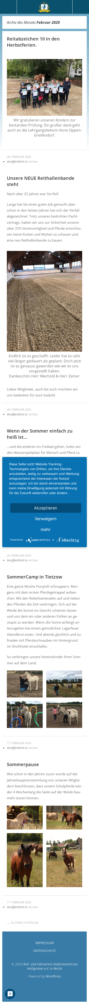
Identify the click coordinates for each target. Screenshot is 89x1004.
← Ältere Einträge (23, 923)
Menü (8, 7)
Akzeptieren (45, 507)
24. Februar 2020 (19, 555)
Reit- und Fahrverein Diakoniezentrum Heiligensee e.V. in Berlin (50, 966)
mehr (46, 529)
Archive (33, 161)
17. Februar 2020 (19, 743)
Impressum (44, 943)
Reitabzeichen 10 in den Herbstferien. (33, 42)
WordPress (53, 976)
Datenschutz (44, 950)
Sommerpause (23, 764)
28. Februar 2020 (19, 157)
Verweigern (46, 518)
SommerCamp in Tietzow (34, 577)
